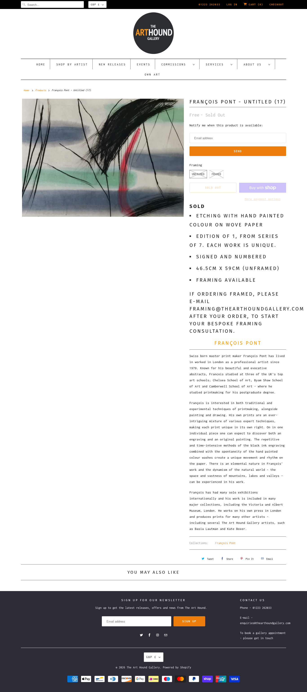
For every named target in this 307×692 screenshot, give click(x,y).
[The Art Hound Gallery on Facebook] (149, 635)
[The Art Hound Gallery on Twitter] (141, 635)
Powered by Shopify (177, 667)
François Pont (225, 543)
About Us (255, 64)
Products (40, 90)
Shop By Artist (72, 64)
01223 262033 (209, 4)
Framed (216, 174)
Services (217, 64)
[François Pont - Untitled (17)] (103, 158)
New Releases (112, 64)
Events (143, 64)
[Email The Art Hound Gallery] (166, 635)
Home (40, 64)
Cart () (255, 4)
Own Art (152, 74)
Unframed (198, 174)
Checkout (276, 4)
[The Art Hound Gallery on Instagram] (157, 635)
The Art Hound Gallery (143, 667)
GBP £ (95, 4)
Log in (232, 4)
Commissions (176, 64)
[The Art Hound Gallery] (153, 33)
